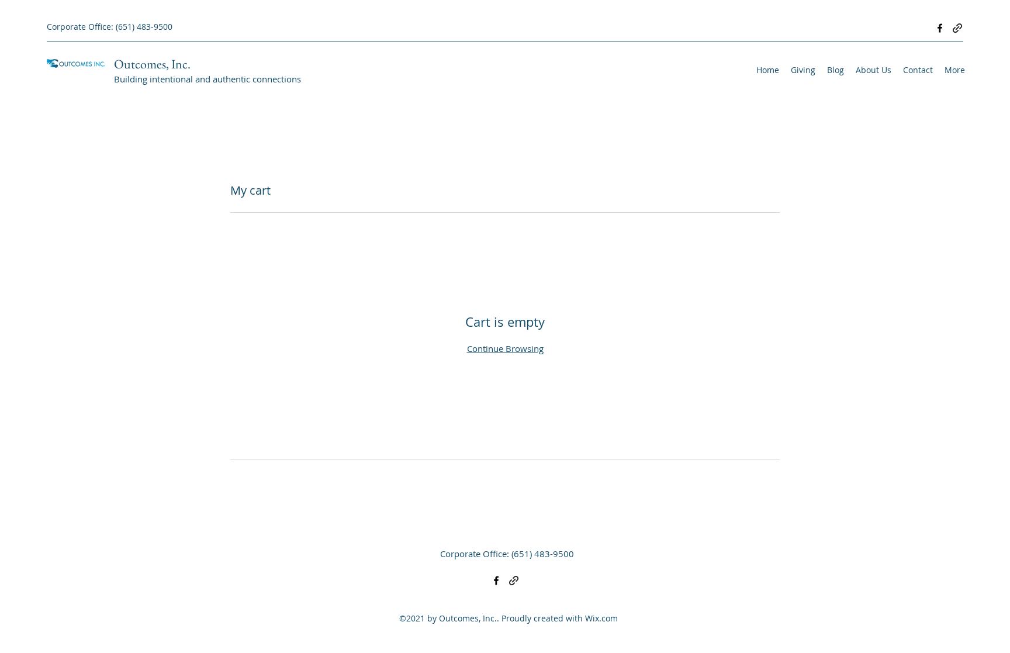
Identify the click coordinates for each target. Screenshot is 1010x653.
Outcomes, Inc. (152, 64)
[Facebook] (940, 28)
